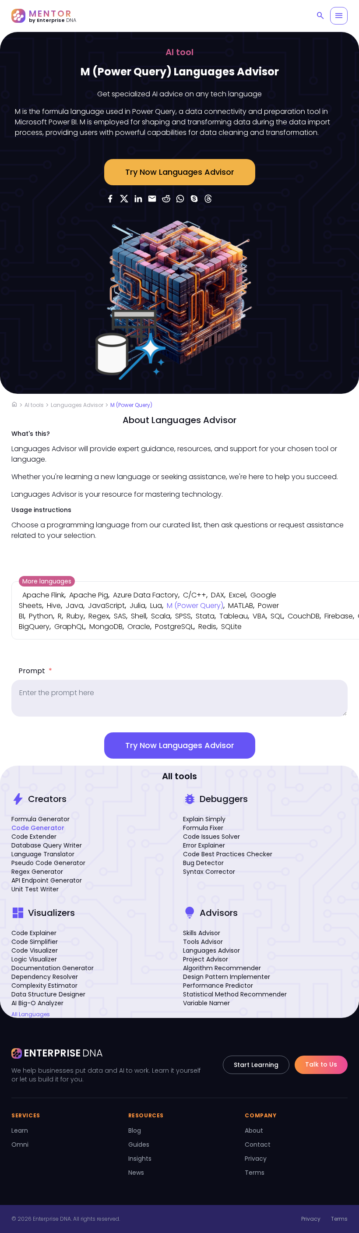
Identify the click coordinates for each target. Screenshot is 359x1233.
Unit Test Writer (35, 889)
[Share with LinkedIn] (138, 198)
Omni (19, 1144)
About (254, 1130)
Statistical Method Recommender (235, 994)
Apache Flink (43, 595)
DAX (217, 595)
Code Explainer (33, 933)
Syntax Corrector (209, 871)
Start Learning (256, 1064)
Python (41, 616)
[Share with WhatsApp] (180, 198)
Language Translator (42, 854)
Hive (54, 606)
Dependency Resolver (44, 976)
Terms (254, 1172)
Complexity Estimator (44, 985)
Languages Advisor (77, 405)
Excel (237, 595)
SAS (120, 616)
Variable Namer (206, 1003)
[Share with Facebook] (110, 198)
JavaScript (106, 606)
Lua (156, 606)
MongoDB (106, 627)
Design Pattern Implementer (226, 976)
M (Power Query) (131, 405)
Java (74, 606)
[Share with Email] (152, 198)
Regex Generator (37, 871)
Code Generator (37, 827)
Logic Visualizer (34, 959)
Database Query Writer (46, 845)
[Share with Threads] (208, 198)
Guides (138, 1144)
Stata (205, 616)
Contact (258, 1144)
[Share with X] (124, 198)
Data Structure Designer (48, 994)
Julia (137, 606)
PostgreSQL (174, 627)
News (136, 1172)
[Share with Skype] (194, 198)
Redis (207, 627)
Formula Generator (40, 819)
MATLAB (240, 606)
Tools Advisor (203, 941)
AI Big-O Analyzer (37, 1003)
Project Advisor (205, 959)
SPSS (183, 616)
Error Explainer (204, 845)
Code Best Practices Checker (227, 854)
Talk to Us (321, 1064)
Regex (98, 616)
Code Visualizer (34, 950)
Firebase (338, 616)
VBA (259, 616)
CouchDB (304, 616)
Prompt (35, 671)
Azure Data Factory (145, 595)
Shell (138, 616)
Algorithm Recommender (222, 968)
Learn (19, 1130)
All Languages (30, 1014)
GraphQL (69, 627)
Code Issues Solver (211, 836)
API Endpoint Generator (46, 880)
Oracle (138, 627)
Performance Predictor (218, 985)
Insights (139, 1158)
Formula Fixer (203, 827)
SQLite (231, 627)
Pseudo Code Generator (48, 863)
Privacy (256, 1158)
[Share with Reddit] (166, 198)
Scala (160, 616)
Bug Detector (203, 863)
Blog (134, 1130)
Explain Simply (204, 819)
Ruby (75, 616)
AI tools (34, 405)
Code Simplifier (34, 941)
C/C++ (194, 595)
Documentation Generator (52, 968)
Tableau (233, 616)
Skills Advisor (201, 933)
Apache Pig (88, 595)
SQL (277, 616)
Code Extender (33, 836)
